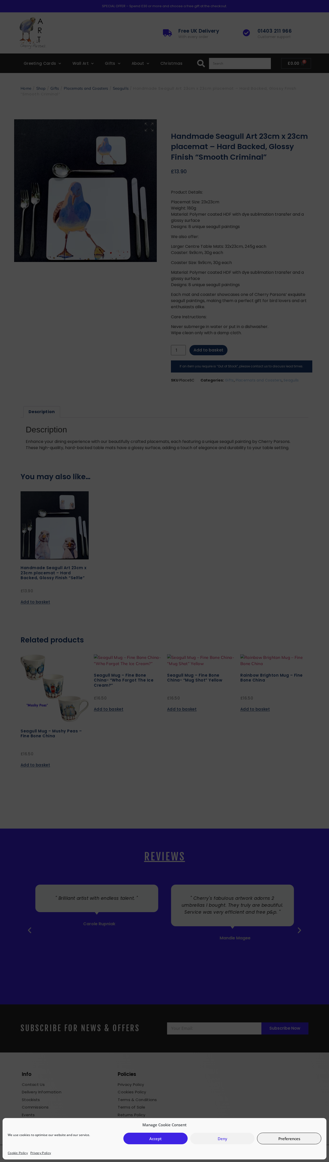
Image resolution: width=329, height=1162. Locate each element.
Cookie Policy (18, 1153)
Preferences (289, 1138)
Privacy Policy (40, 1153)
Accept (155, 1138)
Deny (222, 1138)
